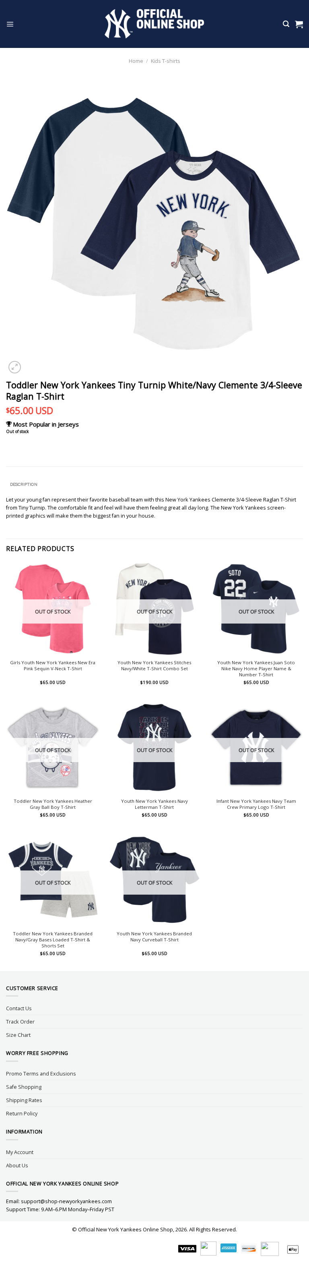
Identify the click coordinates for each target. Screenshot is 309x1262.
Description (23, 484)
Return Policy (21, 1113)
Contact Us (19, 1008)
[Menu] (10, 24)
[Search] (286, 24)
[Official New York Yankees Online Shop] (155, 24)
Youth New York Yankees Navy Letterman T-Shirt (154, 804)
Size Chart (18, 1034)
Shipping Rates (24, 1100)
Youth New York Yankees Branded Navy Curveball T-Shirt (154, 937)
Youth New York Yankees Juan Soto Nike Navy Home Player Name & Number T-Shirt (256, 669)
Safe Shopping (23, 1086)
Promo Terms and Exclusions (41, 1073)
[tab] (23, 484)
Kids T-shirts (165, 60)
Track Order (20, 1021)
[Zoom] (14, 367)
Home (136, 60)
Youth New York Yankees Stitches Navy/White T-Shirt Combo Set (154, 665)
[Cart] (299, 24)
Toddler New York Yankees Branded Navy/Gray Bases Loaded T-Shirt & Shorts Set (53, 940)
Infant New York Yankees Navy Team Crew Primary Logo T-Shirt (256, 804)
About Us (17, 1165)
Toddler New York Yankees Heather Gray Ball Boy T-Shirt (53, 804)
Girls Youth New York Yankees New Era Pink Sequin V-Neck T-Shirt (52, 665)
